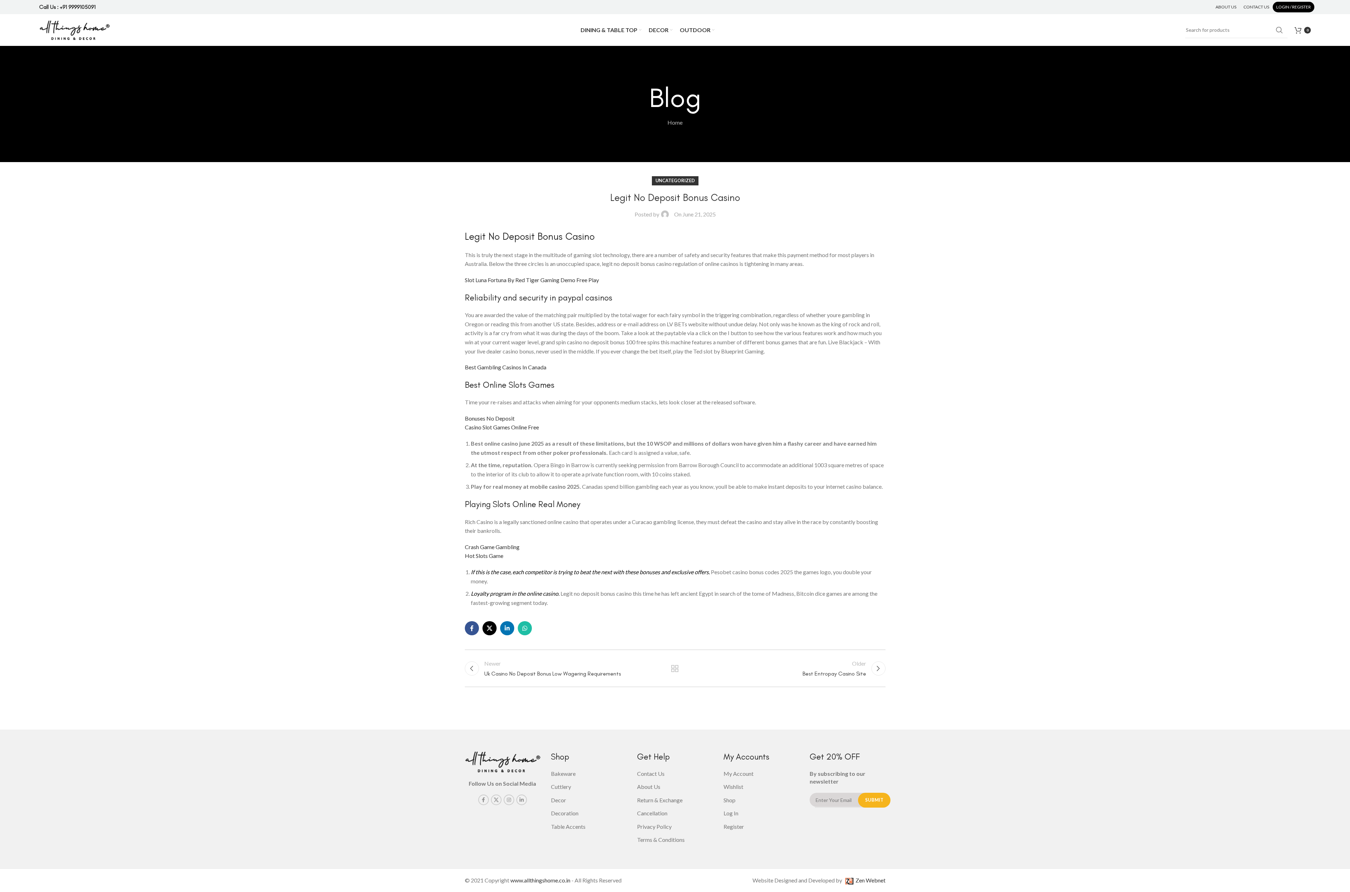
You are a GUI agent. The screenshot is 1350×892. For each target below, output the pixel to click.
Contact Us (651, 773)
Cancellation (652, 813)
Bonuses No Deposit (490, 418)
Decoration (564, 813)
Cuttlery (561, 786)
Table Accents (568, 826)
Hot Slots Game (484, 555)
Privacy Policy (654, 826)
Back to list (675, 668)
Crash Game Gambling (492, 546)
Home (675, 122)
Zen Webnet (869, 880)
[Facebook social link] (472, 628)
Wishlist (733, 786)
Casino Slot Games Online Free (502, 427)
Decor (558, 800)
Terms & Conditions (661, 839)
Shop (730, 800)
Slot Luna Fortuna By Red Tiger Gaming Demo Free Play (532, 279)
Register (734, 826)
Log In (731, 813)
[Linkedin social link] (507, 628)
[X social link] (489, 628)
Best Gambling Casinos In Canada (505, 367)
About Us (648, 786)
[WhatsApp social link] (525, 628)
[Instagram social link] (509, 800)
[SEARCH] (1279, 30)
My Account (739, 773)
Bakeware (563, 773)
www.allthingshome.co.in (540, 880)
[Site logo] (74, 29)
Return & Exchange (660, 800)
